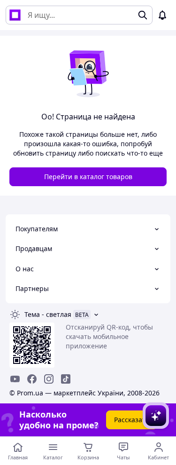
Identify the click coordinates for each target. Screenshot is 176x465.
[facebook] (32, 379)
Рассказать (131, 419)
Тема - (47, 314)
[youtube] (15, 379)
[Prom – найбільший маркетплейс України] (15, 15)
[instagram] (48, 379)
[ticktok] (65, 379)
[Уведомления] (162, 15)
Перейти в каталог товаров (88, 176)
